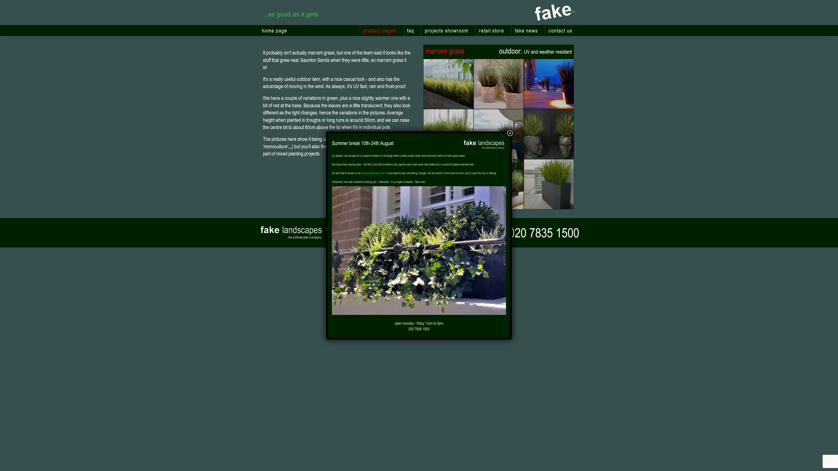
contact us (560, 30)
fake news (526, 30)
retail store (491, 30)
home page (274, 30)
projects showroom (446, 30)
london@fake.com (373, 173)
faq (410, 30)
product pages (379, 30)
